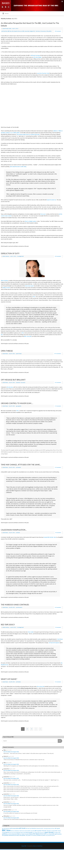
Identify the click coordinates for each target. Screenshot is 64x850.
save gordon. (23, 835)
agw (3, 828)
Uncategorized (20, 256)
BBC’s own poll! (27, 336)
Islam (22, 832)
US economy (43, 31)
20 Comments (58, 31)
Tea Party (38, 31)
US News (39, 835)
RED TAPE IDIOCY (8, 625)
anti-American (7, 828)
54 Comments (58, 607)
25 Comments (58, 382)
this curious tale (40, 686)
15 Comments (58, 681)
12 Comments (58, 467)
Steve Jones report (29, 286)
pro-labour (56, 832)
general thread (12, 832)
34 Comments (58, 256)
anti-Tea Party (4, 31)
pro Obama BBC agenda (52, 834)
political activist (6, 287)
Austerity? (18, 382)
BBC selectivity (48, 830)
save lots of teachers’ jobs (43, 73)
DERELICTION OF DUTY (10, 254)
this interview (10, 387)
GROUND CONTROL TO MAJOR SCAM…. (17, 403)
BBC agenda (57, 828)
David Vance (5, 353)
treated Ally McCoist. (49, 537)
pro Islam (17, 834)
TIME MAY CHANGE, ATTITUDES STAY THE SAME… (21, 465)
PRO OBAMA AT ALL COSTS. (40, 834)
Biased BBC (55, 830)
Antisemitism (38, 828)
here (34, 296)
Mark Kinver (60, 639)
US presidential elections (50, 835)
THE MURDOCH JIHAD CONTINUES (15, 605)
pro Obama (30, 834)
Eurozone (23, 382)
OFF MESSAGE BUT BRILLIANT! (13, 380)
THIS (17, 410)
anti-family (18, 681)
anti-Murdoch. (19, 607)
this (23, 333)
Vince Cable (30, 632)
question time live (8, 835)
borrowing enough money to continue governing (28, 134)
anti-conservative (14, 828)
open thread (18, 353)
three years (43, 214)
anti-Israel (22, 828)
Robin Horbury (6, 256)
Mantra (34, 846)
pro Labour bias (23, 834)
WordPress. (39, 846)
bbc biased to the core (17, 31)
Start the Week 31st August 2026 (11, 751)
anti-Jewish (18, 467)
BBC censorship (25, 31)
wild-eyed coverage (35, 55)
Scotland (18, 532)
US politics (43, 835)
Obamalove (42, 832)
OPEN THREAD (7, 351)
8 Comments (58, 532)
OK (59, 741)
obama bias (37, 832)
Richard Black (16, 835)
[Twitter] (62, 1)
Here (55, 537)
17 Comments (58, 406)
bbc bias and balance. (15, 830)
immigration (17, 832)
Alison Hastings (4, 280)
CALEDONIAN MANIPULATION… (14, 530)
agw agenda (18, 406)
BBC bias (10, 31)
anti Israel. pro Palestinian (30, 828)
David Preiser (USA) (7, 28)
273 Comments (57, 353)
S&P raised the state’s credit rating (18, 166)
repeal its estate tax (51, 200)
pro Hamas (12, 834)
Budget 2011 (32, 31)
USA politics (49, 31)
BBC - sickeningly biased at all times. (48, 828)
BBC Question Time (39, 830)
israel (24, 832)
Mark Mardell (29, 832)
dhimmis (7, 832)
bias (51, 830)
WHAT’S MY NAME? (9, 679)
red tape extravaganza (54, 642)
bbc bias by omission (24, 830)
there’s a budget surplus (30, 221)
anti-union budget (37, 57)
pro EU (8, 834)
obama (33, 832)
